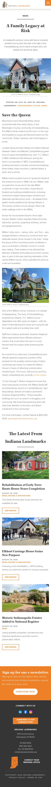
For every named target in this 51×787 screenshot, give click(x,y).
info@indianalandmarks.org (26, 752)
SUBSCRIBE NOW (25, 692)
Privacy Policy (17, 777)
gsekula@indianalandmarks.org (22, 418)
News (44, 106)
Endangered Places (29, 106)
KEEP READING (10, 511)
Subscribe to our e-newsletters (26, 721)
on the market (39, 375)
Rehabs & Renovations (19, 496)
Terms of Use (34, 777)
